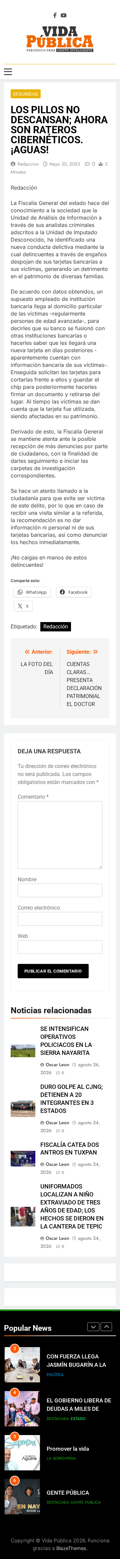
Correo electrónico (39, 908)
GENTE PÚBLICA (68, 1493)
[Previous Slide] (93, 1326)
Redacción (55, 626)
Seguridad (25, 94)
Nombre (27, 879)
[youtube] (64, 16)
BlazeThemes (71, 1548)
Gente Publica (86, 1502)
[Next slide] (106, 1326)
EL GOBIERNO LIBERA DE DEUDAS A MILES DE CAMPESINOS (79, 1408)
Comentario (33, 797)
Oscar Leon (57, 1064)
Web (23, 936)
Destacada (58, 1419)
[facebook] (55, 16)
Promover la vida (68, 1449)
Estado (78, 1419)
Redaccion (28, 164)
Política (55, 1375)
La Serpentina (61, 1458)
